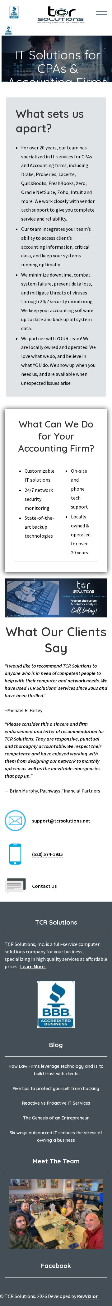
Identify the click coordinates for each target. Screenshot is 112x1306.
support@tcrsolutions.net (61, 821)
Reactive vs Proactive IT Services (56, 1103)
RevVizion (88, 1296)
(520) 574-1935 (47, 854)
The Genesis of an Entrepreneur (56, 1118)
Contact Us (44, 886)
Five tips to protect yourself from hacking (56, 1088)
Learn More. (33, 966)
